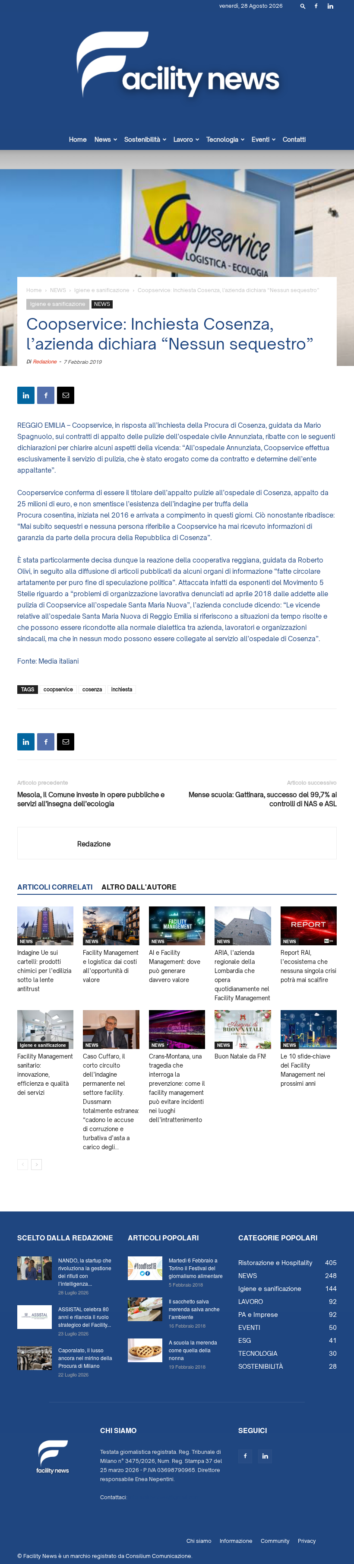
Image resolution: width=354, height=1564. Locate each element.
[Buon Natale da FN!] (243, 1029)
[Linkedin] (330, 6)
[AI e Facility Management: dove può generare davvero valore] (177, 925)
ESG (244, 1340)
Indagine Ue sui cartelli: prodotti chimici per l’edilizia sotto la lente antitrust (44, 970)
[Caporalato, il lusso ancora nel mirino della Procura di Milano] (34, 1358)
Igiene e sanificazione (102, 290)
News (103, 139)
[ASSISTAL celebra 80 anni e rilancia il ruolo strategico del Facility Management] (34, 1317)
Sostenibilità (142, 139)
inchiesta (121, 690)
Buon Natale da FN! (240, 1056)
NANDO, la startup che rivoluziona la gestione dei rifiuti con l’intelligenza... (84, 1271)
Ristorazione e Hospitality (275, 1262)
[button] (303, 6)
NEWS (58, 290)
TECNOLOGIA (258, 1353)
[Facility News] (177, 70)
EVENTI (249, 1327)
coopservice (58, 690)
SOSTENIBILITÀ (260, 1366)
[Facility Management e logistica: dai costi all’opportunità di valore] (111, 925)
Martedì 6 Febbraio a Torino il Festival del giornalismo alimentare (196, 1267)
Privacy (307, 1541)
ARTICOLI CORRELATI (54, 887)
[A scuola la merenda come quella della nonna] (145, 1350)
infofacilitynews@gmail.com (164, 1497)
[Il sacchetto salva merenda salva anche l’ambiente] (145, 1309)
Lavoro (183, 139)
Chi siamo (199, 1541)
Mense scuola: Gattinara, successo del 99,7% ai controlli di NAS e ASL (263, 799)
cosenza (92, 690)
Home (78, 139)
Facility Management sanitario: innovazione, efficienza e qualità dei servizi (45, 1074)
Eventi (260, 139)
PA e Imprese (258, 1314)
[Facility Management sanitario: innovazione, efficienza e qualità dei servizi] (45, 1029)
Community (275, 1541)
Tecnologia (222, 139)
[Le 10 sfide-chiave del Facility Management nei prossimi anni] (309, 1029)
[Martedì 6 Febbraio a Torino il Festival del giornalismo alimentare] (145, 1268)
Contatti (294, 139)
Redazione (45, 362)
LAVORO (250, 1301)
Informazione (236, 1541)
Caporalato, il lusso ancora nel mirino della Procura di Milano (85, 1357)
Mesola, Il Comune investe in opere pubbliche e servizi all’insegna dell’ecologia (90, 799)
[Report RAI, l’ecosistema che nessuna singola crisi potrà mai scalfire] (309, 925)
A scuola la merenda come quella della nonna (193, 1349)
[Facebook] (316, 6)
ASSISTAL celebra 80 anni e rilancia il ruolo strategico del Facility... (84, 1316)
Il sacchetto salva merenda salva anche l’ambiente (194, 1308)
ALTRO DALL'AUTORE (139, 887)
